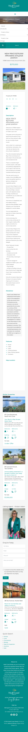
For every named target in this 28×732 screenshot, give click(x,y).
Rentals (6, 642)
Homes (6, 636)
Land (5, 638)
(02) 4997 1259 (15, 709)
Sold (5, 648)
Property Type (4, 38)
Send (5, 577)
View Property (14, 410)
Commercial (7, 640)
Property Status (5, 32)
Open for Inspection (9, 644)
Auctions (6, 646)
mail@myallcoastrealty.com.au (14, 711)
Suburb (3, 26)
